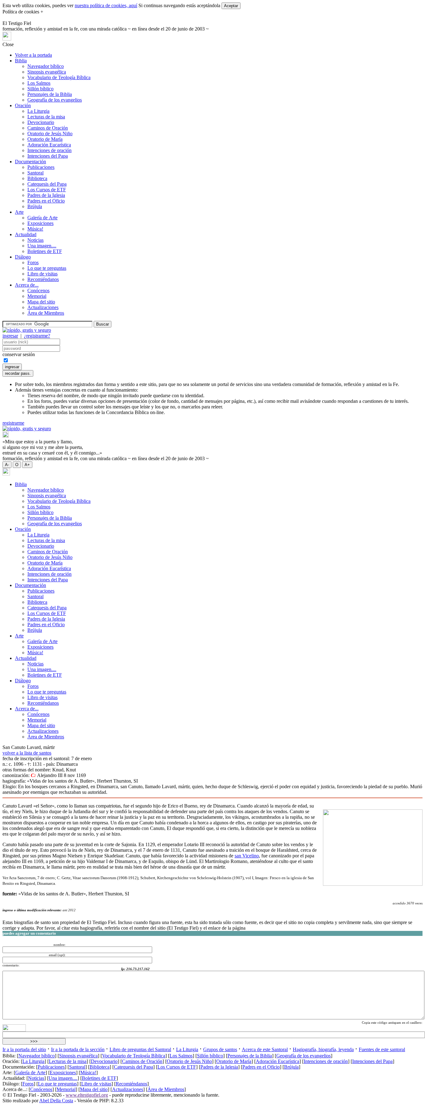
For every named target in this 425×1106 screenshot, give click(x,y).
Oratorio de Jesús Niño (49, 133)
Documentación (30, 161)
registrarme (13, 423)
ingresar (10, 335)
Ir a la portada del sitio (24, 1049)
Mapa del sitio (41, 301)
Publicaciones (40, 167)
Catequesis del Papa (47, 184)
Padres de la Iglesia (46, 195)
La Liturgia (38, 111)
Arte (19, 212)
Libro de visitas (42, 273)
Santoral (35, 172)
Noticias (35, 240)
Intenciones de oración (49, 150)
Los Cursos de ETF (46, 189)
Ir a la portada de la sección (78, 1049)
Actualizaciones (42, 307)
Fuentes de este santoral (382, 1049)
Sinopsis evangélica (46, 71)
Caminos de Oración (47, 128)
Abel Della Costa (56, 1100)
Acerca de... (27, 285)
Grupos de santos (220, 1049)
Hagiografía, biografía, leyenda (323, 1049)
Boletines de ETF (44, 251)
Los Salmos (38, 83)
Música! (35, 228)
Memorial (36, 296)
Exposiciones (40, 223)
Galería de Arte (42, 217)
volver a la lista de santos (26, 753)
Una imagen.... (41, 245)
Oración (23, 105)
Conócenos (38, 290)
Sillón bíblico (40, 88)
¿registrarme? (37, 335)
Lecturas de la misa (46, 116)
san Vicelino (247, 855)
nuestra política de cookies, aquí (106, 5)
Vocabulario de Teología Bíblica (59, 77)
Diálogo (23, 257)
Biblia (21, 60)
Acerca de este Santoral (265, 1049)
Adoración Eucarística (49, 144)
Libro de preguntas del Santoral (140, 1049)
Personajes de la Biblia (49, 94)
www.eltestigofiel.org (87, 1095)
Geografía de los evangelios (54, 99)
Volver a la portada (33, 55)
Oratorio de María (45, 139)
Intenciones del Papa (47, 156)
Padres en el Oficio (46, 200)
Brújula (34, 206)
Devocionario (40, 122)
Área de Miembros (45, 313)
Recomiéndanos (43, 279)
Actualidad (25, 234)
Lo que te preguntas (46, 268)
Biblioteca (37, 178)
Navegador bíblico (45, 66)
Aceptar (231, 5)
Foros (33, 262)
